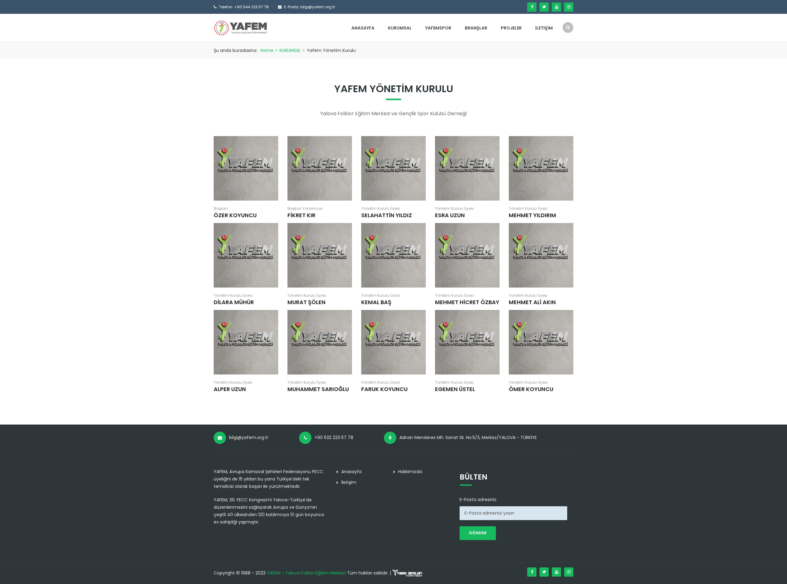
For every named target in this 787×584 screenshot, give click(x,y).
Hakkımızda (410, 471)
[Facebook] (531, 7)
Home (266, 50)
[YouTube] (556, 7)
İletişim (544, 28)
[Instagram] (568, 7)
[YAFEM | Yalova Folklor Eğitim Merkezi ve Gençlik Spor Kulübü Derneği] (240, 28)
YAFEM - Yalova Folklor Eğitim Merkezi (306, 573)
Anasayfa (362, 28)
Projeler (511, 28)
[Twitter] (544, 7)
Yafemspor (438, 28)
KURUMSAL (290, 50)
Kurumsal (400, 28)
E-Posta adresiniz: (478, 499)
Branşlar (476, 28)
